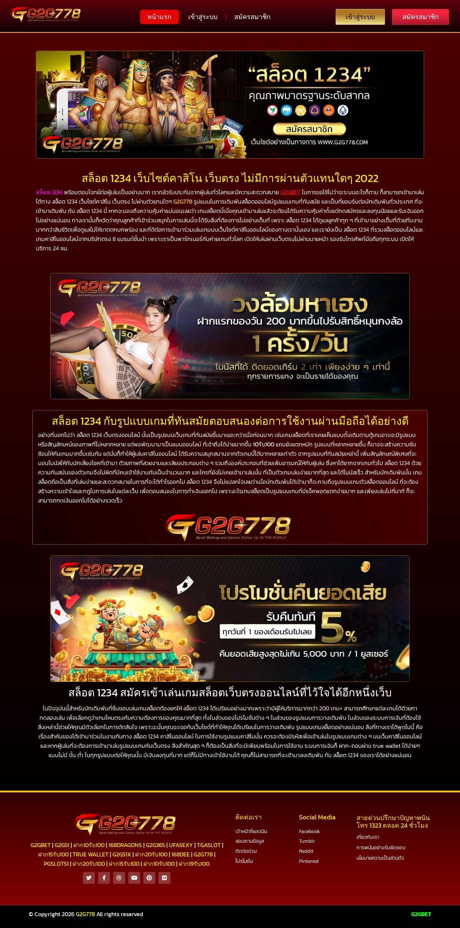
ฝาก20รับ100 (151, 854)
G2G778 (182, 201)
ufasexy (181, 845)
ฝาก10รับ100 (89, 845)
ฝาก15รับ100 (53, 854)
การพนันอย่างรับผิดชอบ (381, 847)
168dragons (125, 845)
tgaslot (209, 845)
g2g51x (121, 854)
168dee (180, 854)
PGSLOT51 (56, 863)
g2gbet (41, 845)
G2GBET (421, 914)
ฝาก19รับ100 (194, 863)
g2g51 (62, 845)
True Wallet (91, 854)
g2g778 (203, 854)
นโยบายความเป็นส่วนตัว (380, 858)
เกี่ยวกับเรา (367, 837)
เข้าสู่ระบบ (202, 17)
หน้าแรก (159, 17)
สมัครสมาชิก (252, 17)
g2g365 (155, 845)
